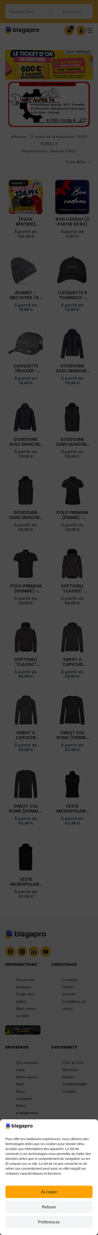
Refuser (49, 1207)
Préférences (49, 1222)
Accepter (49, 1191)
